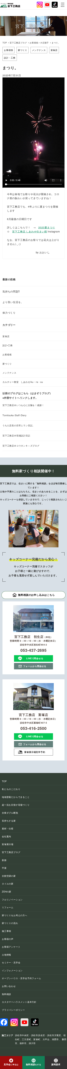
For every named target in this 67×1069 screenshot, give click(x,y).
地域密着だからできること (16, 797)
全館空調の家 (9, 875)
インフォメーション (12, 970)
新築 (4, 860)
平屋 (4, 867)
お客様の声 (7, 938)
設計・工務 (9, 57)
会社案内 (6, 836)
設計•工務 (7, 345)
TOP (4, 42)
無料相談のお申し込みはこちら (36, 595)
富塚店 (54, 50)
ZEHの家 (6, 891)
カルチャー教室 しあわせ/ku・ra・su (22, 381)
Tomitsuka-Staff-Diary (14, 415)
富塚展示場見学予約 (34, 751)
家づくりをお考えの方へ (14, 915)
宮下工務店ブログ (18, 42)
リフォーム (7, 907)
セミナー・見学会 (11, 962)
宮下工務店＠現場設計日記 (16, 435)
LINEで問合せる (34, 658)
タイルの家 (7, 883)
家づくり (22, 50)
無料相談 (6, 994)
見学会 (11, 1064)
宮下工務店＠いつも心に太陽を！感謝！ (23, 405)
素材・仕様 (7, 828)
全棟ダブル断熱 (10, 812)
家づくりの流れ (10, 923)
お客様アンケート (11, 946)
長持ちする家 (9, 820)
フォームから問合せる (34, 666)
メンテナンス (39, 50)
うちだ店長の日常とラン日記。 (18, 425)
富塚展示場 (7, 844)
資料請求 (55, 1064)
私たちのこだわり (11, 789)
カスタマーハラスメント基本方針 (19, 1001)
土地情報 (6, 954)
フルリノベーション (12, 899)
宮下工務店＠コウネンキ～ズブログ (20, 445)
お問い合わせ (9, 986)
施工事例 (6, 931)
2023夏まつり (46, 227)
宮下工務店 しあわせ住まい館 (29, 231)
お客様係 (8, 50)
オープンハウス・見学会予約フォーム (21, 978)
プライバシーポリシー (13, 1009)
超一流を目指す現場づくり (16, 804)
